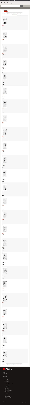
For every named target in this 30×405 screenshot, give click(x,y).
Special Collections (7, 380)
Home (1, 0)
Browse (4, 0)
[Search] (21, 6)
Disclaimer (22, 402)
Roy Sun (3, 25)
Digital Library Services (7, 379)
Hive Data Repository (7, 391)
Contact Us (7, 0)
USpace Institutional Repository (8, 390)
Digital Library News (7, 389)
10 (20, 13)
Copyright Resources (7, 381)
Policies (25, 402)
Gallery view (14, 14)
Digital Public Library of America (8, 397)
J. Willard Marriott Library (6, 371)
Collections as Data (7, 388)
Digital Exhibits (6, 387)
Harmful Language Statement (13, 0)
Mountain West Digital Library (8, 396)
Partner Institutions (7, 395)
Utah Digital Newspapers (7, 386)
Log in (29, 0)
